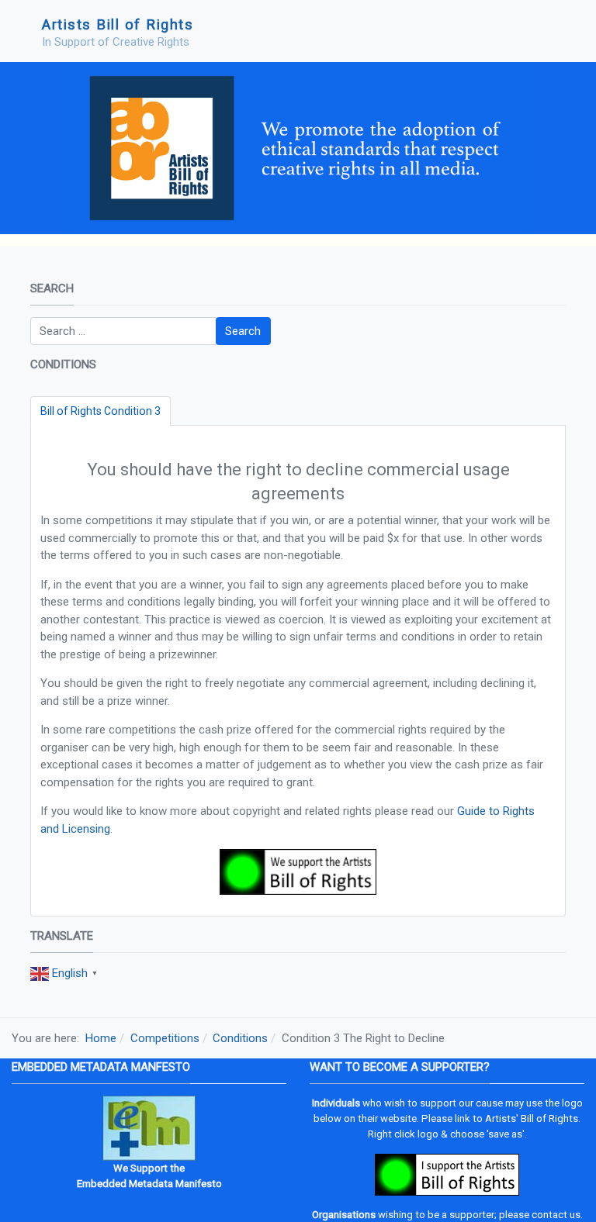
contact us (556, 1214)
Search (243, 331)
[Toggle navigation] (547, 31)
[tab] (100, 411)
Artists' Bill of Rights (531, 1118)
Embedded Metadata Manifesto (149, 1183)
